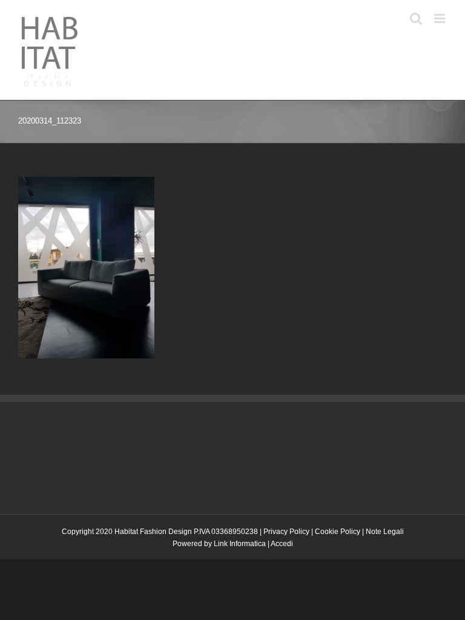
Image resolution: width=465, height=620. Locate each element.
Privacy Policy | (289, 531)
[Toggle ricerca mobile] (416, 18)
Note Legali (385, 531)
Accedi (282, 543)
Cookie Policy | (340, 531)
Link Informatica (240, 543)
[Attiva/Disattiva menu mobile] (440, 18)
